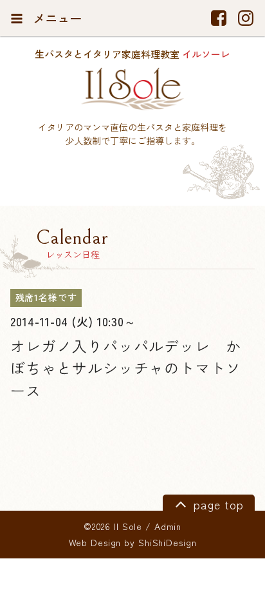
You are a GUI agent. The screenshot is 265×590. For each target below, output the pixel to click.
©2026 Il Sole (113, 526)
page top (216, 505)
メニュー (56, 18)
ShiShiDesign (167, 542)
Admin (167, 526)
